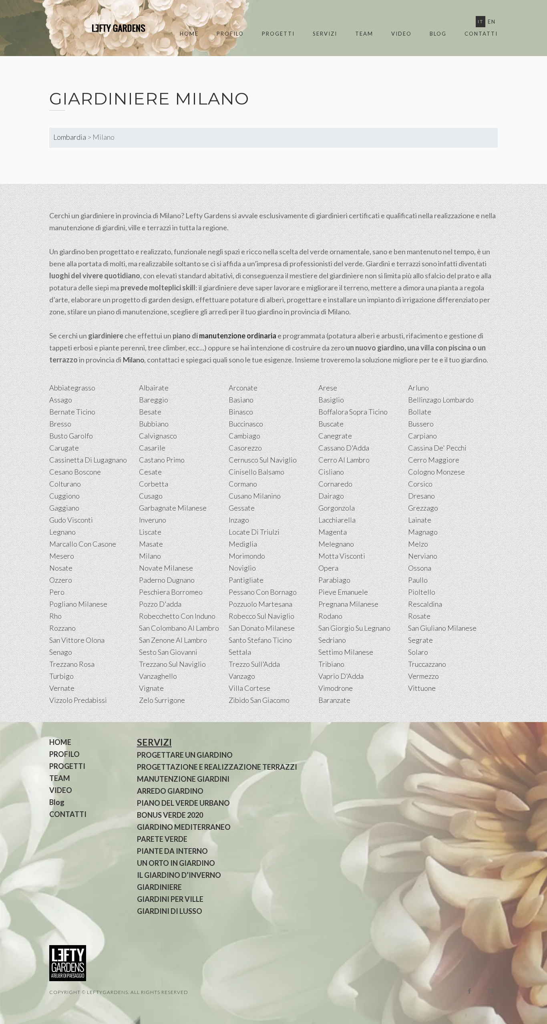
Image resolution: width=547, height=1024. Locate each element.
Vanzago (242, 676)
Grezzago (423, 507)
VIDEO (401, 33)
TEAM (364, 33)
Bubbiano (154, 423)
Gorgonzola (336, 507)
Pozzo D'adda (160, 604)
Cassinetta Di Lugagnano (88, 459)
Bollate (419, 411)
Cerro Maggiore (433, 459)
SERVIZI (325, 33)
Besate (150, 411)
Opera (328, 567)
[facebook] (469, 991)
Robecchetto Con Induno (177, 616)
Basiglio (331, 399)
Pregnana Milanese (348, 604)
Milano (133, 359)
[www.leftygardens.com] (109, 28)
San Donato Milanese (262, 628)
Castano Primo (162, 459)
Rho (55, 616)
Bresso (60, 423)
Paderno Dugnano (167, 579)
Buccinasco (246, 423)
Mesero (61, 555)
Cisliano (331, 471)
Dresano (421, 495)
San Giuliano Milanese (442, 628)
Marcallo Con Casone (82, 543)
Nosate (60, 567)
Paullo (418, 579)
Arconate (243, 387)
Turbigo (61, 676)
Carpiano (422, 435)
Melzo (418, 543)
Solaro (418, 652)
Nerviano (422, 555)
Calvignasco (158, 435)
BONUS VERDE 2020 (170, 815)
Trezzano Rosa (72, 664)
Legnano (62, 531)
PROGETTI (278, 33)
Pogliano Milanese (78, 604)
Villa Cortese (249, 688)
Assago (60, 399)
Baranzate (334, 700)
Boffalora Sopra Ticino (353, 411)
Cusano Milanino (255, 495)
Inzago (239, 519)
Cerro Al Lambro (344, 459)
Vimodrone (335, 688)
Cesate (150, 471)
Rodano (330, 616)
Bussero (421, 423)
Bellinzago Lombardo (441, 399)
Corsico (420, 483)
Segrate (420, 640)
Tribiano (331, 664)
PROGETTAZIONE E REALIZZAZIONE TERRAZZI (217, 766)
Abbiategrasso (72, 387)
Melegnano (336, 543)
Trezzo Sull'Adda (254, 664)
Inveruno (152, 519)
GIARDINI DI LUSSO (169, 911)
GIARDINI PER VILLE (170, 899)
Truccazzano (427, 664)
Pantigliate (246, 579)
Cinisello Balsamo (256, 471)
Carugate (64, 447)
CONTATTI (481, 33)
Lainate (419, 519)
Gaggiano (64, 507)
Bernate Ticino (72, 411)
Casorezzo (245, 447)
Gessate (242, 507)
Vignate (151, 688)
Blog (438, 33)
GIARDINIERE (159, 887)
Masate (151, 543)
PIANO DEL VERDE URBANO (183, 803)
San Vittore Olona (77, 640)
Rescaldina (425, 604)
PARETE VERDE (162, 839)
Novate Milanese (166, 567)
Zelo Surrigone (162, 700)
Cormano (243, 483)
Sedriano (332, 640)
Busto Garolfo (71, 435)
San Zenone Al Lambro (173, 640)
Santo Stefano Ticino (260, 640)
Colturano (65, 483)
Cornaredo (335, 483)
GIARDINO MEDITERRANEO (184, 827)
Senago (60, 652)
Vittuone (422, 688)
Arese (327, 387)
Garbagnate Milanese (173, 507)
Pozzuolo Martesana (260, 604)
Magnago (423, 531)
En (492, 21)
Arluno (418, 387)
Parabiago (334, 579)
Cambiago (244, 435)
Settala (240, 652)
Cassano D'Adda (343, 447)
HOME (189, 33)
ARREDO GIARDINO (170, 791)
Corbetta (153, 483)
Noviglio (242, 567)
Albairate (154, 387)
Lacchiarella (337, 519)
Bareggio (153, 399)
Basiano (241, 399)
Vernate (61, 688)
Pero (56, 591)
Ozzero (60, 579)
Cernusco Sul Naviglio (263, 459)
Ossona (419, 567)
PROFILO (230, 33)
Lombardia (69, 137)
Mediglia (243, 543)
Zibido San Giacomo (259, 700)
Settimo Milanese (345, 652)
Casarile (152, 447)
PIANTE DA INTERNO (172, 851)
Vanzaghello (158, 676)
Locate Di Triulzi (254, 531)
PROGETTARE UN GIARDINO (185, 754)
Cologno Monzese (436, 471)
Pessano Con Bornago (263, 591)
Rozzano (62, 628)
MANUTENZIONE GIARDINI (183, 779)
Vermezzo (423, 676)
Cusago (151, 495)
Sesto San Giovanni (168, 652)
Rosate (419, 616)
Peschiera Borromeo (171, 591)
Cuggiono (64, 495)
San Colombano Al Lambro (179, 628)
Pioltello (421, 591)
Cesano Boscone (75, 471)
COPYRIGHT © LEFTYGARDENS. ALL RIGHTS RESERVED (118, 992)
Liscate (150, 531)
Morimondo (247, 555)
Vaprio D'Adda (341, 676)
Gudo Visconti (71, 519)
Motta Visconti (341, 555)
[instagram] (491, 991)
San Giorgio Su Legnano (354, 628)
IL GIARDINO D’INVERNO (179, 875)
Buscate (331, 423)
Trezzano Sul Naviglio (172, 664)
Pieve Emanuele (343, 591)
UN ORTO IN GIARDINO (176, 863)
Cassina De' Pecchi (437, 447)
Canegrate (335, 435)
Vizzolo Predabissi (78, 700)
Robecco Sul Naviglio (261, 616)
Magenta (332, 531)
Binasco (241, 411)
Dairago (331, 495)
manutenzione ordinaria (237, 335)
